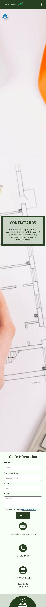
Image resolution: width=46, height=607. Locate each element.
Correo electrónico (11, 473)
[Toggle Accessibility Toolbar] (5, 16)
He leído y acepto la (21, 510)
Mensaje (7, 494)
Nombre (7, 462)
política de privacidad (28, 510)
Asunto (7, 483)
